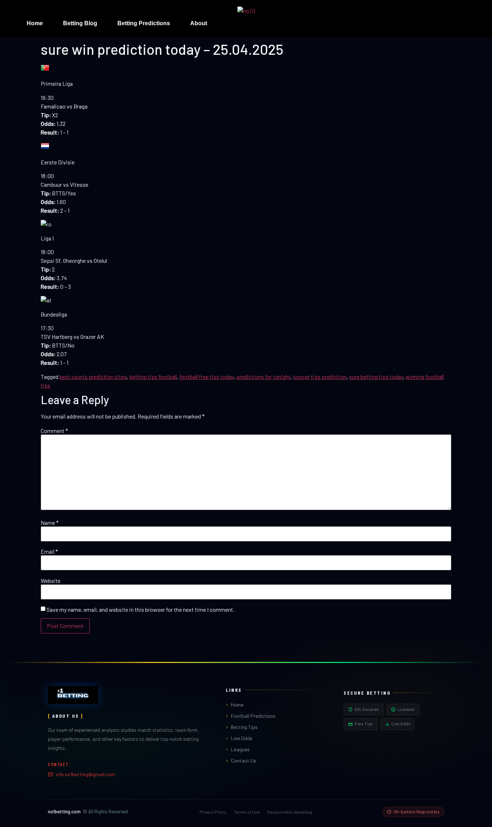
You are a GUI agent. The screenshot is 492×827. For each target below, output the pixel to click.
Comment (54, 431)
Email (49, 551)
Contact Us (243, 760)
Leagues (240, 749)
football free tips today (206, 376)
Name (50, 523)
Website (51, 581)
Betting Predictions (143, 23)
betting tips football (153, 376)
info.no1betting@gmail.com (85, 774)
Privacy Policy (213, 811)
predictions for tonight (263, 376)
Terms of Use (247, 811)
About (198, 23)
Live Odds (241, 738)
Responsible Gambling (289, 811)
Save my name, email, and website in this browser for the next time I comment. (140, 609)
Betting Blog (80, 23)
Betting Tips (244, 727)
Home (35, 23)
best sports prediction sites (93, 376)
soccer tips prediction (319, 376)
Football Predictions (253, 716)
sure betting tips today (376, 376)
